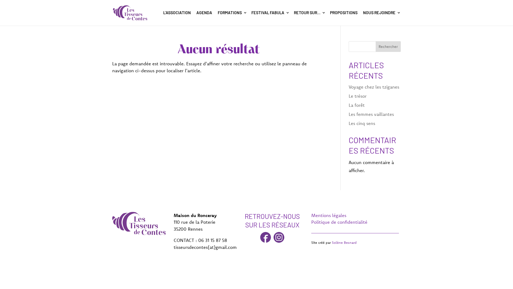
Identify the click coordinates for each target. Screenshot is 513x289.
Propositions (343, 12)
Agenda (204, 12)
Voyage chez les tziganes (374, 87)
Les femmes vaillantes (371, 114)
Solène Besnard (344, 242)
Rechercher (388, 46)
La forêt (357, 105)
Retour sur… (307, 12)
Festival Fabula (267, 12)
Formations (230, 12)
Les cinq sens (362, 123)
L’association (177, 12)
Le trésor (358, 96)
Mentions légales (328, 215)
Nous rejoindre (379, 12)
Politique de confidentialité (339, 222)
